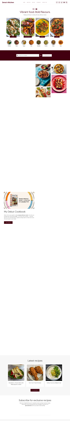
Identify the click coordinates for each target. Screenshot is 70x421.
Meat (17, 45)
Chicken (9, 45)
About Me (28, 2)
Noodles (38, 45)
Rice (31, 45)
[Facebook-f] (57, 2)
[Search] (66, 2)
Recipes (33, 2)
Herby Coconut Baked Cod (54, 383)
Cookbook (39, 2)
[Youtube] (64, 2)
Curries (46, 45)
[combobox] (27, 55)
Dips (61, 45)
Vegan (24, 45)
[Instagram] (59, 2)
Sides (53, 45)
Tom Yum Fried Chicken (35, 383)
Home (24, 2)
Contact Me (44, 2)
